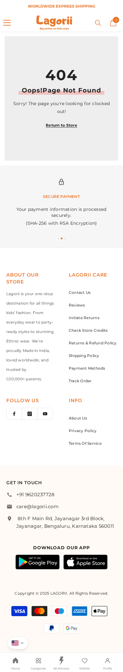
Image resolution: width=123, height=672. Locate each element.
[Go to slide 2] (61, 238)
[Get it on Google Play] (37, 562)
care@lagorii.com (37, 506)
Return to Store (61, 125)
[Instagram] (29, 413)
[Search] (98, 23)
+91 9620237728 (35, 494)
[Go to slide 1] (58, 238)
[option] (61, 6)
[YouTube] (45, 413)
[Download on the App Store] (85, 562)
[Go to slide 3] (65, 238)
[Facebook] (14, 413)
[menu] (7, 23)
